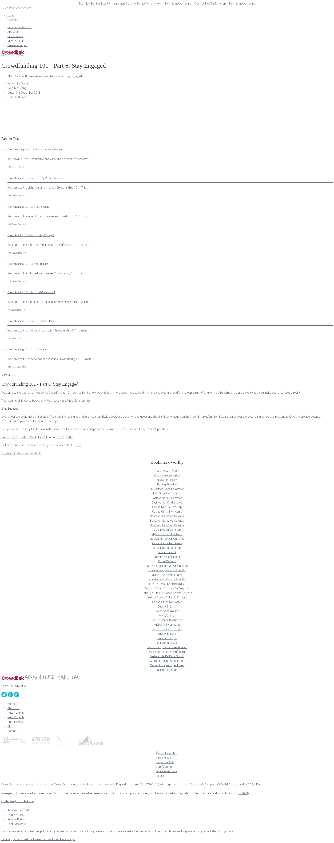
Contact (12, 731)
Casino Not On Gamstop (167, 507)
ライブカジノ (167, 615)
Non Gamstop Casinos (167, 493)
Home (11, 703)
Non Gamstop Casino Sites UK (167, 570)
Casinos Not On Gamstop (210, 3)
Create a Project (17, 45)
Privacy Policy (16, 819)
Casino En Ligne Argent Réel (167, 660)
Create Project (16, 722)
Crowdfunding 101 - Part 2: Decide (26, 349)
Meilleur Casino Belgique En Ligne (167, 597)
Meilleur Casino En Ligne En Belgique (167, 588)
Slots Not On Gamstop (167, 529)
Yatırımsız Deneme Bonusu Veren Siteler (138, 3)
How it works (15, 36)
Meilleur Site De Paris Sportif (167, 656)
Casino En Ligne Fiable (167, 556)
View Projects (15, 40)
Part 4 (32, 437)
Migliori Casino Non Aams (167, 534)
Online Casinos (167, 561)
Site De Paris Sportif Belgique (167, 584)
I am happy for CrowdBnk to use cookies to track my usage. (38, 839)
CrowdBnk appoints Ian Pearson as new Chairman (35, 149)
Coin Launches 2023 (19, 27)
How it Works (15, 712)
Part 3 (23, 437)
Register (12, 20)
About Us (13, 31)
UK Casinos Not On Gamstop (167, 489)
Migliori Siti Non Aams (167, 624)
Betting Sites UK (167, 484)
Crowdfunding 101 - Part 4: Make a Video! (31, 292)
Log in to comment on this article (21, 453)
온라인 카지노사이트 (167, 471)
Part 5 (42, 437)
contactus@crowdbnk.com (17, 801)
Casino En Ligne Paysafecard (167, 651)
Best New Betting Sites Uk (94, 3)
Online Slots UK (167, 552)
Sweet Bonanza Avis (167, 611)
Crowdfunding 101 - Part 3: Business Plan (30, 320)
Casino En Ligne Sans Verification (167, 647)
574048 (243, 793)
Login (10, 15)
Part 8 (69, 437)
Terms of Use (15, 815)
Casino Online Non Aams (167, 511)
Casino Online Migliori (167, 475)
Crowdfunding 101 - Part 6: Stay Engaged (30, 235)
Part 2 (14, 437)
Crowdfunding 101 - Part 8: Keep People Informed (35, 178)
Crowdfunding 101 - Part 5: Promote (27, 263)
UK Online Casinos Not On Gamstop (167, 566)
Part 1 (5, 437)
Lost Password (16, 824)
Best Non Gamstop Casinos (167, 516)
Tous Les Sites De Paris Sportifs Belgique (167, 593)
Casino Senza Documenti (167, 620)
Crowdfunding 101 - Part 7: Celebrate (28, 206)
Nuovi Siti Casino (167, 480)
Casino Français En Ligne (167, 629)
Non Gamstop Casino (178, 3)
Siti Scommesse (167, 642)
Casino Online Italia (167, 670)
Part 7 (60, 437)
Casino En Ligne (167, 606)
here (78, 445)
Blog (10, 726)
